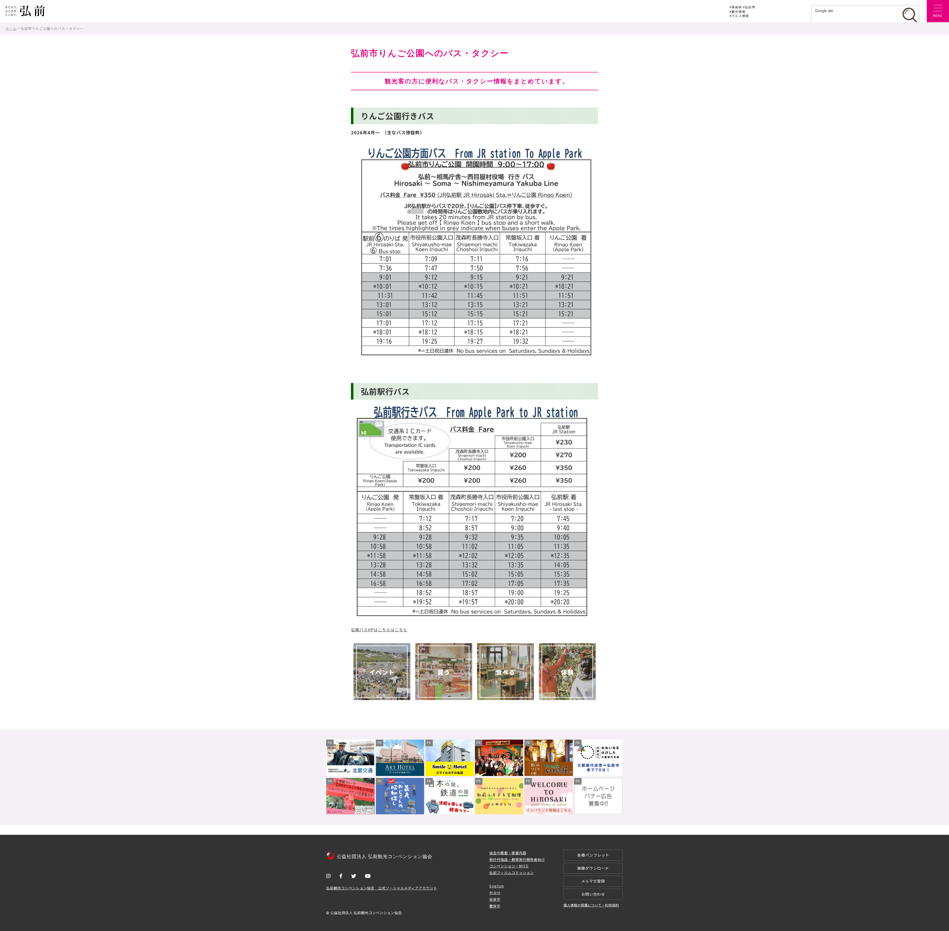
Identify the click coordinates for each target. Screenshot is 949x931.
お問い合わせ (593, 894)
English (496, 885)
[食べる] (505, 672)
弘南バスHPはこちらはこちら (379, 630)
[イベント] (382, 672)
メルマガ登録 (593, 881)
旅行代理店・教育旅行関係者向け (517, 859)
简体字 (494, 899)
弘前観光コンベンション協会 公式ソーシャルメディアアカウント (381, 887)
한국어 (494, 892)
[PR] (350, 774)
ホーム (11, 28)
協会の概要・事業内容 (507, 852)
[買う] (443, 672)
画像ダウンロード (593, 868)
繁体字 (494, 905)
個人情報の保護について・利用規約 (591, 905)
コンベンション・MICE (509, 865)
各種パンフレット (593, 855)
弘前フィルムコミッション (511, 872)
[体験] (567, 672)
